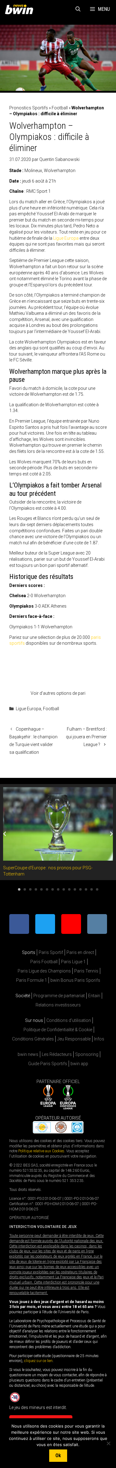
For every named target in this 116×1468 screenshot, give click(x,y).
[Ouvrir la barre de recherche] (78, 9)
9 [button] (63, 889)
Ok (58, 1455)
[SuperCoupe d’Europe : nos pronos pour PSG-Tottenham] (58, 857)
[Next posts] (111, 833)
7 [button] (52, 889)
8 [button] (58, 889)
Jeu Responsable (74, 1038)
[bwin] (20, 9)
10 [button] (69, 889)
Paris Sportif (51, 952)
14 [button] (91, 889)
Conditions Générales (33, 1038)
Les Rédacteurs (57, 1054)
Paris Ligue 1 (73, 961)
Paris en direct (80, 952)
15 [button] (97, 889)
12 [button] (80, 889)
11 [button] (75, 889)
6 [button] (47, 889)
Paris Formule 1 (31, 980)
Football (60, 107)
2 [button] (25, 889)
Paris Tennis (86, 970)
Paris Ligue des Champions (44, 970)
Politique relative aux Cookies (41, 1151)
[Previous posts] (4, 833)
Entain (94, 995)
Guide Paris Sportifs (47, 1063)
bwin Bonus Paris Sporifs (75, 980)
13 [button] (86, 889)
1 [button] (19, 889)
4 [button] (36, 889)
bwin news (28, 1054)
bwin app (79, 1063)
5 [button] (41, 889)
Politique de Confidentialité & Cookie (58, 1029)
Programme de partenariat (59, 995)
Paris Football (44, 961)
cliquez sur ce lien (38, 1361)
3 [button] (30, 889)
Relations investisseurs (58, 1004)
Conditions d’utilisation (68, 1020)
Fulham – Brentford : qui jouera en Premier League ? (86, 737)
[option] (58, 832)
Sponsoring (86, 1054)
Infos (99, 1038)
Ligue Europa (66, 238)
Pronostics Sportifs (28, 107)
